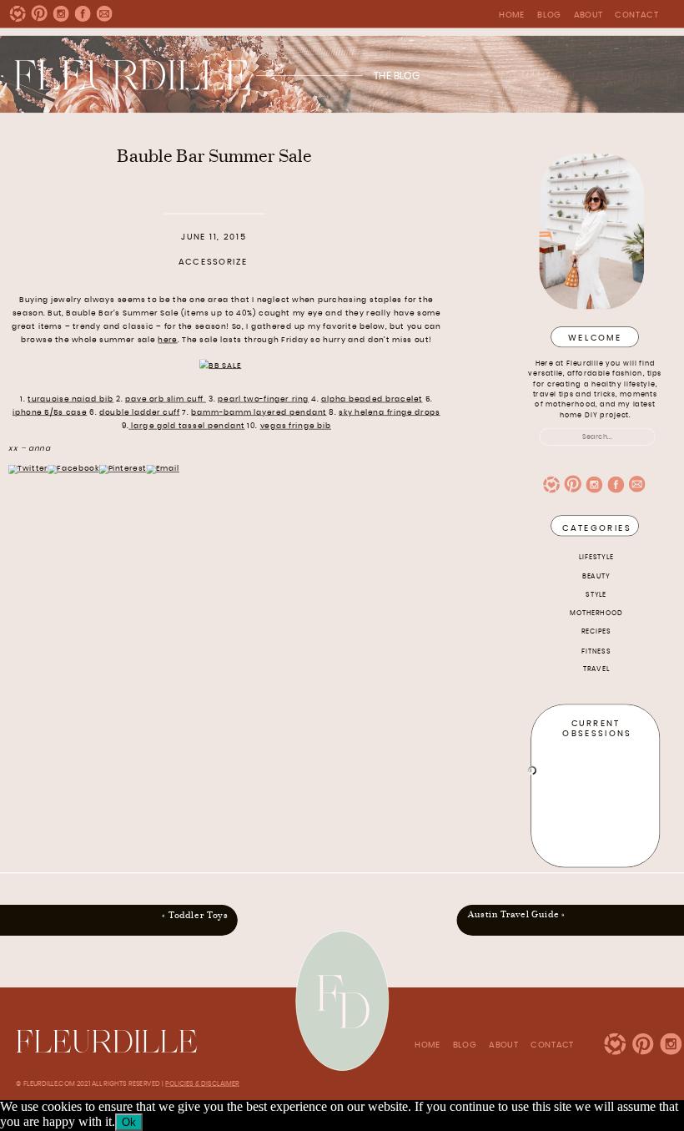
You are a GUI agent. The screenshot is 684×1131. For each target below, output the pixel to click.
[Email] (163, 468)
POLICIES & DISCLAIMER (202, 1082)
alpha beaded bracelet (372, 399)
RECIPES (596, 631)
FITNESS (596, 651)
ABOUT (588, 15)
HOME (512, 15)
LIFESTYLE (596, 557)
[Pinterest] (123, 468)
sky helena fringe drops (389, 413)
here (167, 340)
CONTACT (636, 15)
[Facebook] (73, 468)
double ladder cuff (139, 413)
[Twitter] (28, 468)
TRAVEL (596, 668)
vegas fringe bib (295, 426)
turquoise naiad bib (70, 399)
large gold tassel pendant (186, 426)
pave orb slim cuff (165, 399)
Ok (129, 1122)
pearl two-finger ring (263, 399)
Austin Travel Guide (513, 914)
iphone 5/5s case (50, 413)
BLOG (549, 15)
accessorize (213, 262)
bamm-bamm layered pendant (258, 413)
